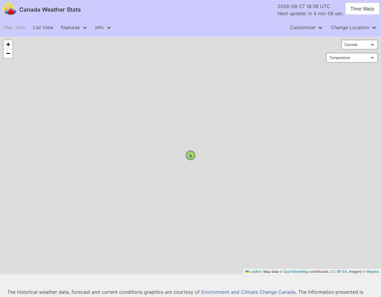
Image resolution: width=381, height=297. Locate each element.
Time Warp (362, 9)
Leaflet (255, 271)
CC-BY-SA (338, 271)
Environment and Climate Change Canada (248, 292)
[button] (190, 155)
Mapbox (373, 271)
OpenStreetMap (296, 271)
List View (43, 27)
